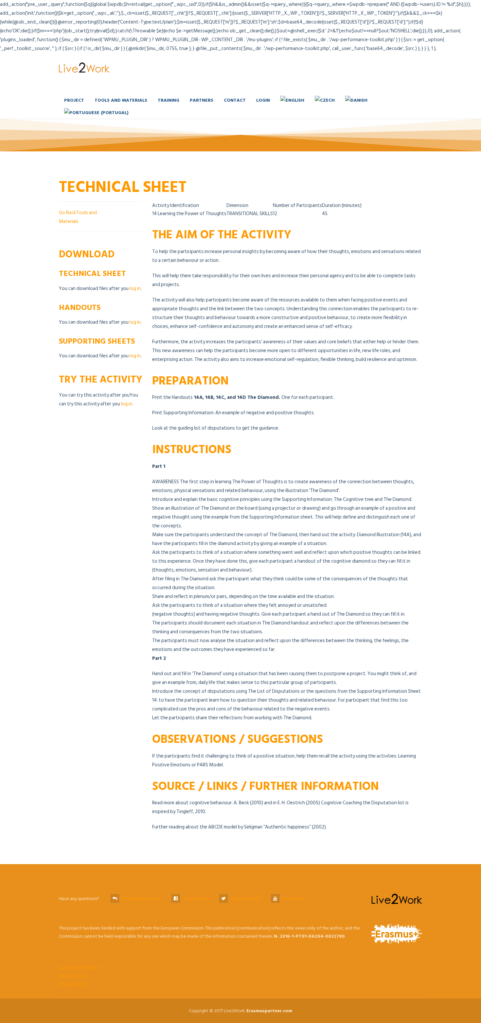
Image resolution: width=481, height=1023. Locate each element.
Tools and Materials (121, 99)
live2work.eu (196, 898)
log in (135, 288)
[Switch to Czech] (325, 100)
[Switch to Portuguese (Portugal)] (96, 112)
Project (74, 99)
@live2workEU (246, 898)
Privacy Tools (72, 984)
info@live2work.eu (141, 898)
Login (263, 99)
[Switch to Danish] (356, 100)
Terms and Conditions (80, 967)
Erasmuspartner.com (269, 1010)
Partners (201, 99)
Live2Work (293, 898)
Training (168, 99)
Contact (235, 99)
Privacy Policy (72, 976)
